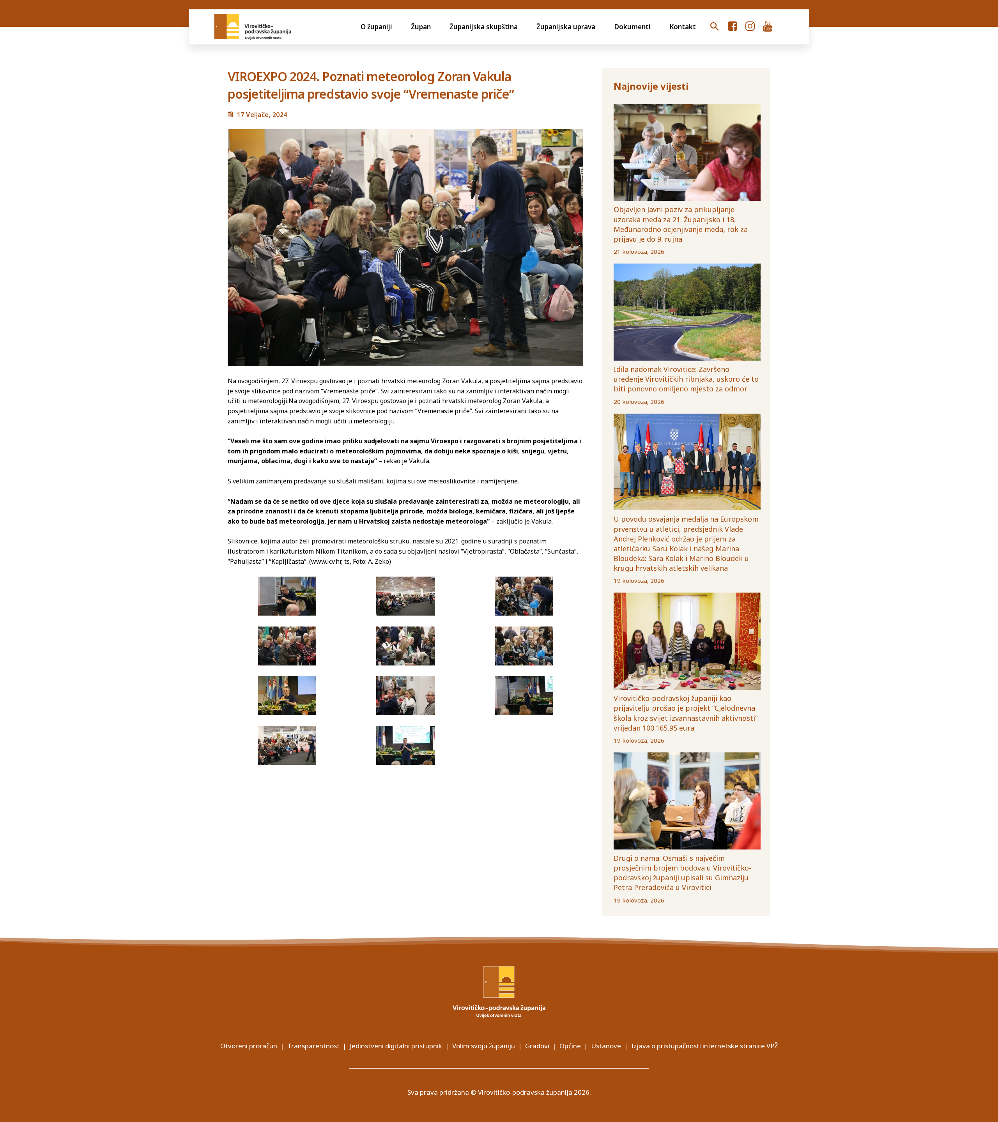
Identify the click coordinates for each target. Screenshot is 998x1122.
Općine (570, 1045)
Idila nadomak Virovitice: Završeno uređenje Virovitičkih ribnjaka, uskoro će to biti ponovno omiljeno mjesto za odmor (686, 379)
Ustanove (606, 1045)
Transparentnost (313, 1045)
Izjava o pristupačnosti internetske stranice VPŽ (704, 1045)
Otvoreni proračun (248, 1045)
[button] (714, 27)
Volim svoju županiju (483, 1045)
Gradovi (537, 1045)
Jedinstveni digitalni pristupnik (396, 1045)
